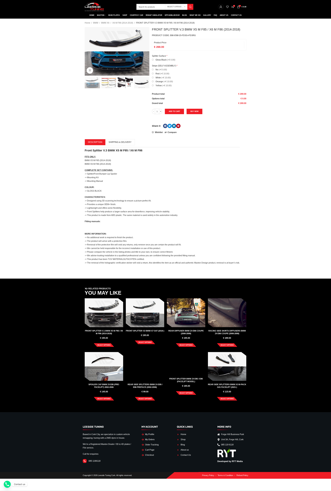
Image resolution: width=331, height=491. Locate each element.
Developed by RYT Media (230, 461)
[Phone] (7, 484)
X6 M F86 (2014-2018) (123, 23)
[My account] (221, 6)
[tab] (95, 142)
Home (88, 23)
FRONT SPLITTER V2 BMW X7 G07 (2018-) (145, 331)
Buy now (194, 111)
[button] (165, 126)
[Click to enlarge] (90, 70)
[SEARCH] (190, 7)
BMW (96, 23)
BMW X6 (105, 23)
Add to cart (174, 111)
